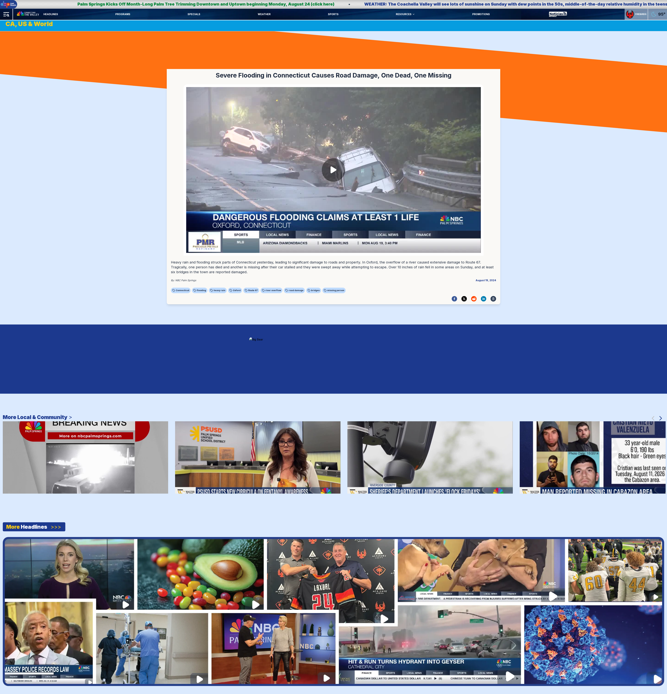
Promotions (481, 14)
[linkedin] (483, 299)
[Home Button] (28, 14)
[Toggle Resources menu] (413, 14)
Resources (403, 14)
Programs (122, 14)
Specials (194, 14)
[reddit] (474, 299)
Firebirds (640, 14)
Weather (264, 14)
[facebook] (454, 299)
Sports (333, 14)
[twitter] (464, 299)
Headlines (50, 14)
